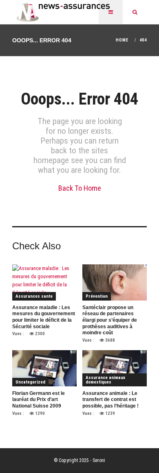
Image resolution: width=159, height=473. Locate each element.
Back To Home (79, 188)
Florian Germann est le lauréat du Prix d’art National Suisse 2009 (38, 399)
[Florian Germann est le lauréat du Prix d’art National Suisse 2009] (44, 368)
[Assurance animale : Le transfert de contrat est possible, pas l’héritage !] (114, 368)
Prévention (97, 296)
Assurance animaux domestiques (105, 380)
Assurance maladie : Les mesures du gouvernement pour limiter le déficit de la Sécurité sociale (43, 317)
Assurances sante (34, 296)
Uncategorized (30, 382)
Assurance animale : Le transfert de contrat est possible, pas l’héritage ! (110, 399)
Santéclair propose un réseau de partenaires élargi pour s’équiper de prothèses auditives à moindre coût (109, 320)
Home (122, 40)
